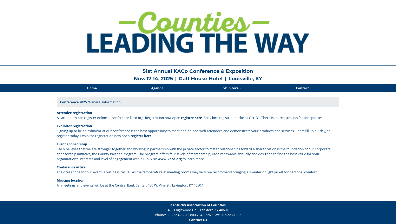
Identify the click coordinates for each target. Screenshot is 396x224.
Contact (302, 88)
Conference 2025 (73, 102)
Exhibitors (230, 88)
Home (92, 88)
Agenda (157, 88)
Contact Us (198, 220)
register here (191, 118)
